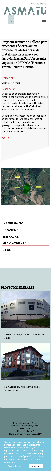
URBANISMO (11, 230)
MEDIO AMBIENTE (14, 243)
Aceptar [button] (35, 466)
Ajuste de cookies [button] (16, 465)
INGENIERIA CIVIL (14, 223)
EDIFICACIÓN (11, 236)
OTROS (7, 250)
